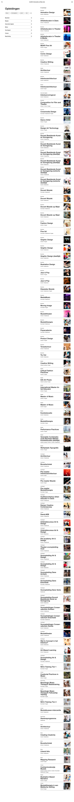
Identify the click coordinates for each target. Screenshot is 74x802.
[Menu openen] (72, 2)
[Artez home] (37, 2)
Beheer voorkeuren (65, 795)
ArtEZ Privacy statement (20, 799)
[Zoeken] (2, 2)
